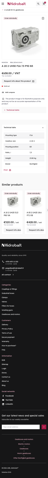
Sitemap (5, 364)
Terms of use (7, 333)
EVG (9, 472)
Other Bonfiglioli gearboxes (24, 458)
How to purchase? (9, 346)
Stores (4, 373)
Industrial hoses (8, 293)
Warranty (5, 341)
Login (4, 368)
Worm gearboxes (24, 453)
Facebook (9, 396)
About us (5, 381)
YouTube (9, 400)
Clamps (5, 297)
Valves (4, 302)
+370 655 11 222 (11, 262)
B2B (3, 360)
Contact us (6, 377)
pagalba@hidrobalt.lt (14, 268)
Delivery (5, 325)
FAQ (3, 350)
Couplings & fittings (9, 289)
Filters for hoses (8, 306)
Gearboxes (24, 449)
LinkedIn (9, 404)
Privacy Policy (7, 329)
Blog (3, 385)
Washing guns (7, 310)
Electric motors (24, 444)
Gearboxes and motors (11, 314)
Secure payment (8, 337)
